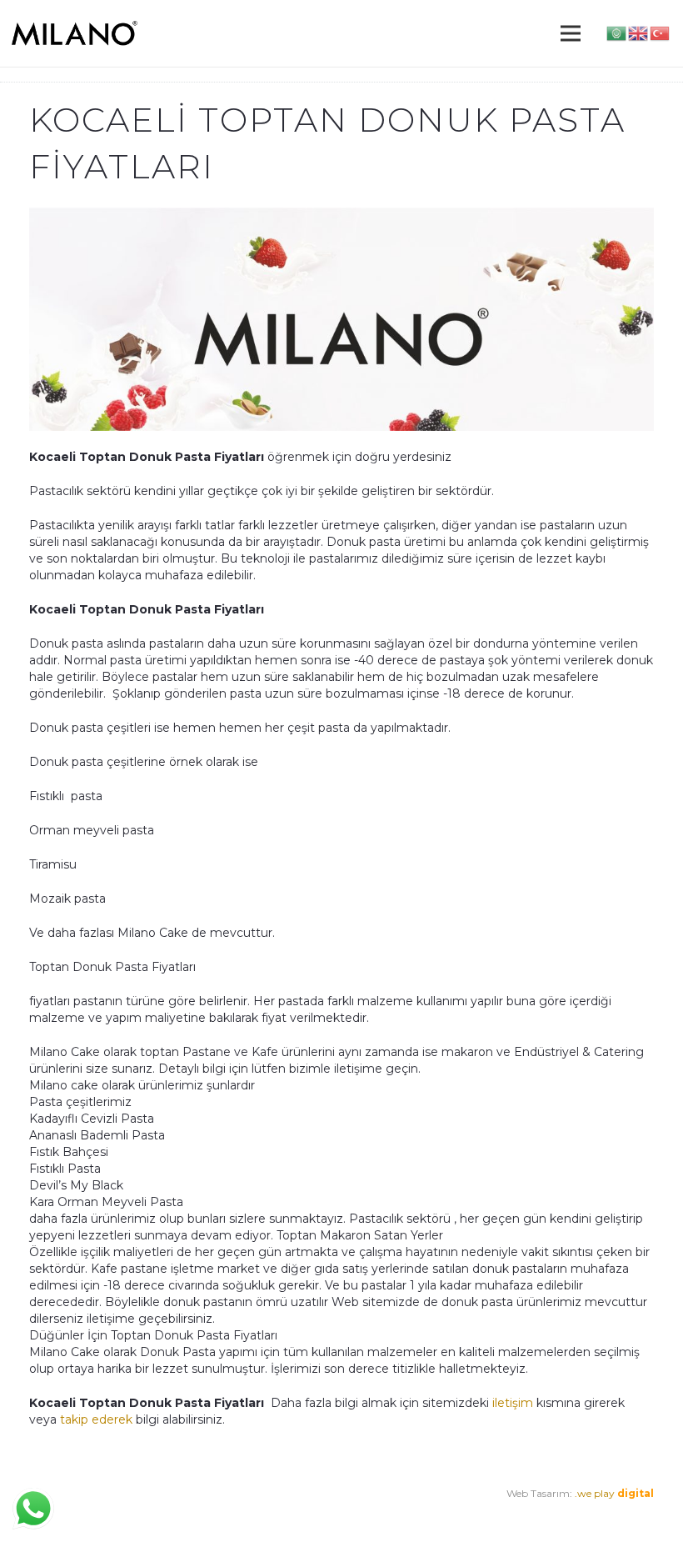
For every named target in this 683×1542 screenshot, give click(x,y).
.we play (614, 1493)
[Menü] (570, 33)
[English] (639, 32)
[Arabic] (617, 32)
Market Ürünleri (159, 1510)
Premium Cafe (65, 1510)
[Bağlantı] (74, 33)
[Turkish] (660, 32)
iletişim (512, 1402)
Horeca (225, 1510)
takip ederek (94, 1419)
